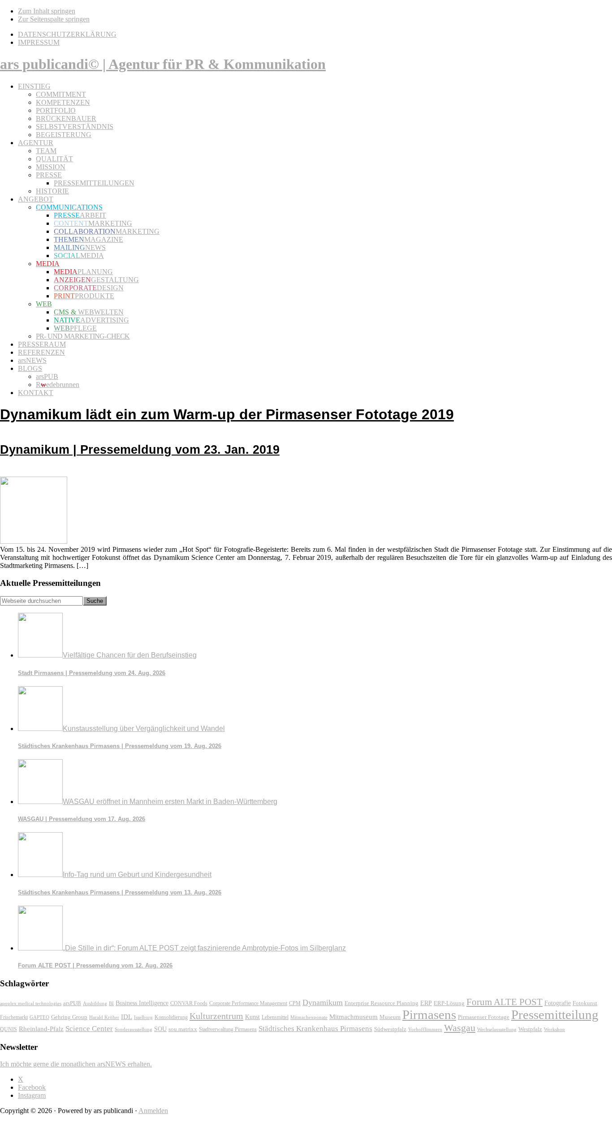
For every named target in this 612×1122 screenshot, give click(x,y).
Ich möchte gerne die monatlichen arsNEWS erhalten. (76, 1064)
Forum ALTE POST (504, 1002)
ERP (426, 1003)
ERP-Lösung (449, 1003)
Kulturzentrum (216, 1016)
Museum (390, 1017)
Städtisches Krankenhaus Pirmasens (315, 1028)
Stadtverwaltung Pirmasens (228, 1029)
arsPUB (72, 1003)
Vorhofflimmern (425, 1029)
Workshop (554, 1029)
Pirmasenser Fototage (483, 1017)
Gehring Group (69, 1017)
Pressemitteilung (555, 1014)
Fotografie (557, 1003)
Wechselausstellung (497, 1029)
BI (111, 1003)
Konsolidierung (171, 1017)
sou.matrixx (182, 1029)
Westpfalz (530, 1029)
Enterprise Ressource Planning (381, 1003)
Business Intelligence (142, 1002)
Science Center (89, 1028)
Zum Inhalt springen (46, 11)
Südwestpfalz (390, 1029)
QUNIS (8, 1029)
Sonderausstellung (133, 1029)
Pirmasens (429, 1014)
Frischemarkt (14, 1017)
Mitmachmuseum (353, 1016)
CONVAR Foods (188, 1003)
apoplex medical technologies (30, 1003)
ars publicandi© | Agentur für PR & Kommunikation (163, 64)
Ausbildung (95, 1003)
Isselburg (143, 1017)
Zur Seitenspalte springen (54, 19)
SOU (160, 1029)
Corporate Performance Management (248, 1003)
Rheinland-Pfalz (41, 1028)
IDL (126, 1016)
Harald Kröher (104, 1017)
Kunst (252, 1017)
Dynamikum (322, 1002)
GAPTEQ (39, 1017)
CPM (295, 1003)
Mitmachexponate (309, 1017)
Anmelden (153, 1110)
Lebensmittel (275, 1017)
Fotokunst (585, 1003)
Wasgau (459, 1027)
